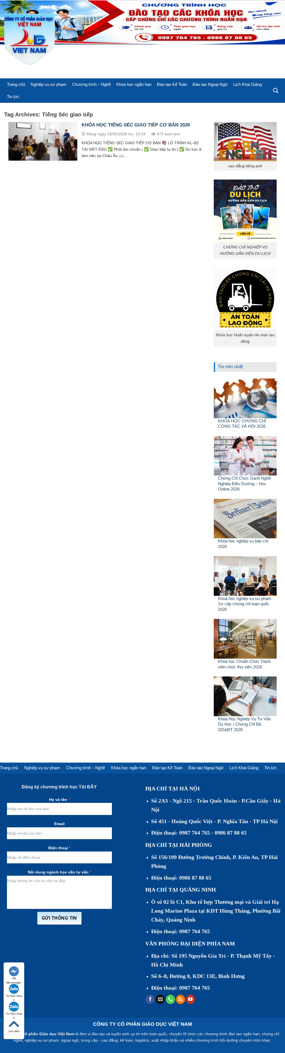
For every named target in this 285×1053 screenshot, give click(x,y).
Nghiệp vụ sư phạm (49, 84)
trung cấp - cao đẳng (99, 1040)
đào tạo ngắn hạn (244, 1034)
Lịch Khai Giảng (247, 84)
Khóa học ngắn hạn (133, 84)
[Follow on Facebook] (150, 999)
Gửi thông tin (59, 918)
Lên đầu (14, 1031)
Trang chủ (16, 84)
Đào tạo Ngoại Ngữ (210, 84)
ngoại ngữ (70, 1040)
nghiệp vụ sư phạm (42, 1040)
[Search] (275, 90)
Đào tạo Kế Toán (172, 84)
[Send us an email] (160, 999)
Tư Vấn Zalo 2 (14, 1014)
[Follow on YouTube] (190, 999)
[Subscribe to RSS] (180, 999)
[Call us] (170, 999)
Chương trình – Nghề (91, 84)
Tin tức (13, 96)
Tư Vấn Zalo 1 (14, 996)
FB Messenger (13, 978)
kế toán (126, 1040)
